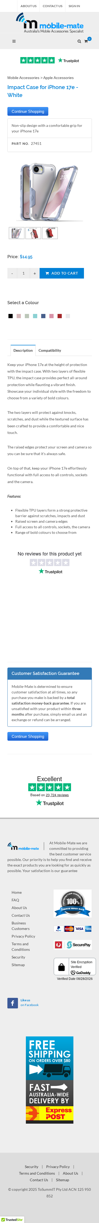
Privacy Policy (23, 936)
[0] (86, 40)
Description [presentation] (23, 350)
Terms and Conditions (21, 947)
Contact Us (52, 6)
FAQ (15, 900)
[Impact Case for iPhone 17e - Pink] (50, 316)
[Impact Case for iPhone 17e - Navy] (42, 316)
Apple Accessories (58, 78)
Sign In (74, 6)
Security (18, 957)
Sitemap (18, 964)
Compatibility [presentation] (50, 350)
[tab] (23, 350)
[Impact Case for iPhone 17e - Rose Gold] (18, 316)
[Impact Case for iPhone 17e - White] (67, 316)
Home (17, 892)
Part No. (20, 144)
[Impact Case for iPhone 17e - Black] (9, 316)
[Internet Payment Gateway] (73, 944)
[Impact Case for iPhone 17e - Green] (26, 316)
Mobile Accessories (23, 78)
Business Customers (21, 926)
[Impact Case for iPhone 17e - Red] (59, 316)
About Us (28, 6)
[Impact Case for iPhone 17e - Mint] (34, 316)
